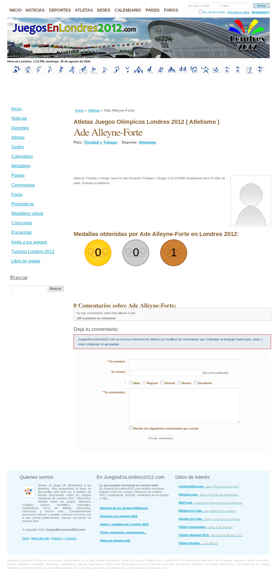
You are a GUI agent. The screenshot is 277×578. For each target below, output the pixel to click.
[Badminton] (27, 73)
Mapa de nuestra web (115, 540)
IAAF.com (211, 502)
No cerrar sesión (214, 12)
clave (225, 5)
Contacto (71, 538)
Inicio (79, 110)
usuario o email (199, 5)
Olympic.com (208, 494)
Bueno (186, 383)
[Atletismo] (16, 73)
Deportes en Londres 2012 (118, 516)
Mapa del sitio (40, 538)
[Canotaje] (72, 73)
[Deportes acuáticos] (94, 73)
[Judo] (161, 73)
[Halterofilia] (138, 73)
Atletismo (147, 142)
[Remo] (183, 73)
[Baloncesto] (39, 73)
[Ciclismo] (83, 73)
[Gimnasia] (127, 73)
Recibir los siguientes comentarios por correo (166, 428)
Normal (170, 383)
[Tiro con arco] (227, 73)
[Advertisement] (172, 91)
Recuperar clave (238, 12)
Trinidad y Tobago (100, 142)
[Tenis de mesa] (216, 73)
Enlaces (57, 538)
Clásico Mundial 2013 (211, 535)
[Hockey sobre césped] (149, 73)
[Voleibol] (260, 73)
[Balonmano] (50, 73)
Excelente (205, 383)
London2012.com (209, 486)
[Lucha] (172, 73)
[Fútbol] (116, 73)
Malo (136, 383)
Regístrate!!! (261, 12)
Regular (152, 383)
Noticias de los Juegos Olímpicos (124, 508)
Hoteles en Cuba (209, 519)
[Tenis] (205, 73)
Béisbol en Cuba (207, 511)
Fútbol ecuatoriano (206, 527)
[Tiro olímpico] (238, 73)
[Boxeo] (61, 73)
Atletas (94, 110)
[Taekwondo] (194, 73)
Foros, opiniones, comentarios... (123, 532)
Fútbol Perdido (198, 543)
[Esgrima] (105, 73)
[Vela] (249, 73)
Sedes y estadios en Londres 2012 (124, 524)
